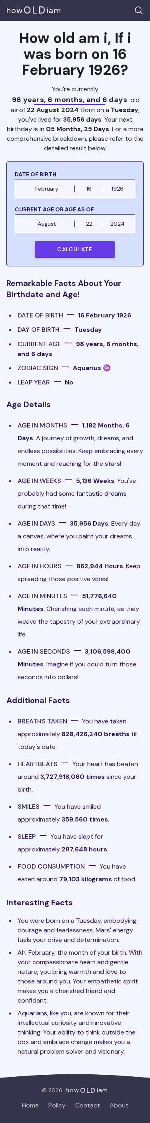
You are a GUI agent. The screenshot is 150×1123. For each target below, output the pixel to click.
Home (30, 1105)
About (119, 1105)
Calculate (75, 249)
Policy (57, 1105)
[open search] (139, 10)
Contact (87, 1105)
